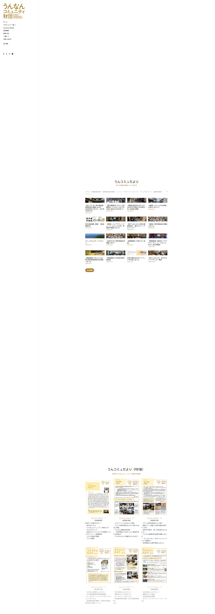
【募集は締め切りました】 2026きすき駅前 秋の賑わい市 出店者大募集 (136, 207)
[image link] (14, 10)
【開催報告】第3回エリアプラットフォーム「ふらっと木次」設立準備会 (157, 242)
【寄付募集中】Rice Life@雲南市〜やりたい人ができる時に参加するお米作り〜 (115, 207)
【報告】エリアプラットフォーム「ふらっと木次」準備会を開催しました (115, 225)
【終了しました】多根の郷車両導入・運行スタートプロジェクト (136, 225)
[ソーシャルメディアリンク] (3, 54)
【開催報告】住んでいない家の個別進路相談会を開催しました (94, 259)
